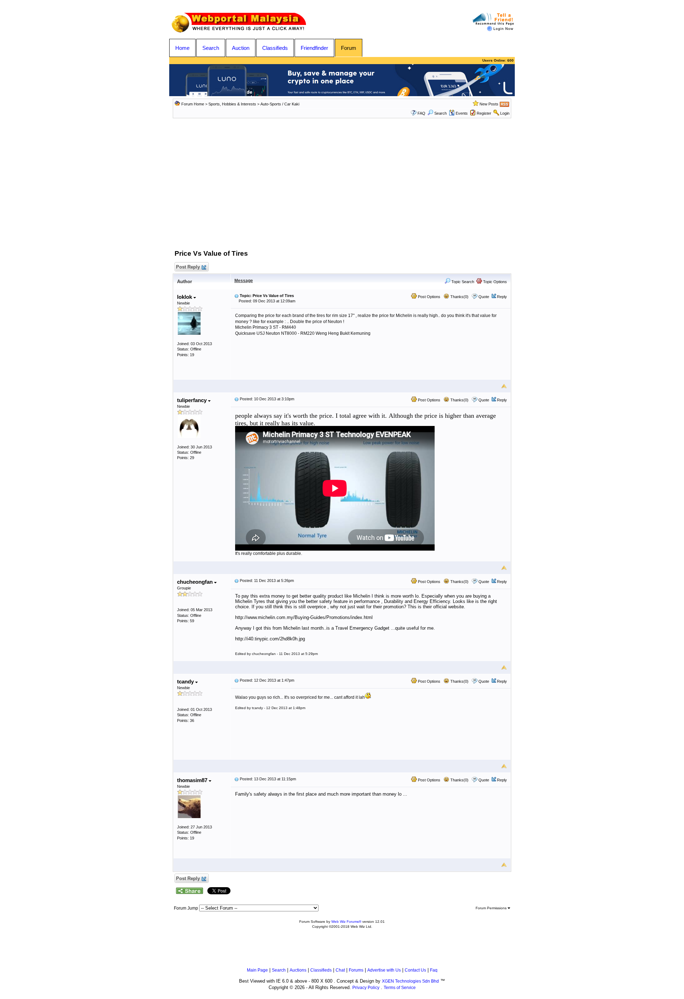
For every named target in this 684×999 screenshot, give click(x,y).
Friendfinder (314, 48)
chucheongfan (195, 582)
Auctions (298, 970)
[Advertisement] (342, 189)
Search (210, 48)
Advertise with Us (384, 970)
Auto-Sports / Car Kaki (279, 104)
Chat (340, 970)
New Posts (489, 104)
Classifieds (275, 48)
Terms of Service (400, 987)
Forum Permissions (492, 908)
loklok (185, 297)
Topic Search (462, 282)
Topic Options (494, 282)
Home (182, 48)
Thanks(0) (458, 297)
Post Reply (188, 267)
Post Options (428, 297)
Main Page (257, 970)
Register (484, 113)
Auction (240, 48)
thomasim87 (193, 780)
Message (243, 280)
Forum (348, 48)
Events (462, 113)
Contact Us (415, 970)
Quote (483, 297)
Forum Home (192, 104)
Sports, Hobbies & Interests (232, 104)
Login (504, 113)
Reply (502, 297)
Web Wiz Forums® (346, 921)
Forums (356, 970)
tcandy (186, 681)
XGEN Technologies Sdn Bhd (410, 981)
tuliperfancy (192, 400)
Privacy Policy (365, 987)
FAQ (421, 113)
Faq (433, 970)
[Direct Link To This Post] (236, 295)
